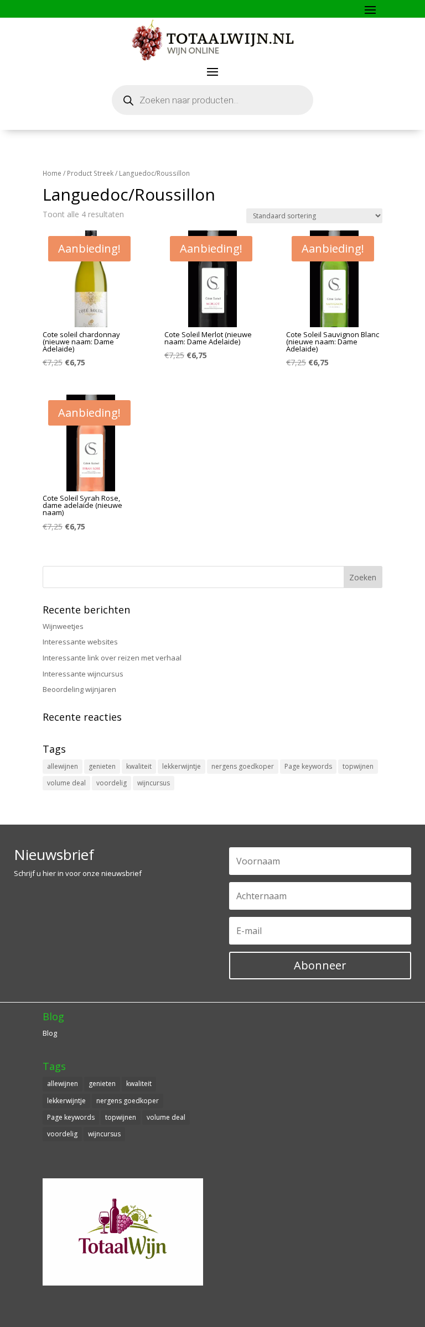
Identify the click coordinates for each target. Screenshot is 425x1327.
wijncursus (153, 783)
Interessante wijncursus (83, 674)
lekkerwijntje (181, 766)
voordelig (111, 783)
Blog (50, 1033)
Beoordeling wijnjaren (79, 689)
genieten (102, 766)
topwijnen (358, 766)
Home (52, 173)
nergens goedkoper (242, 766)
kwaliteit (139, 766)
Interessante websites (80, 642)
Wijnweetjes (63, 626)
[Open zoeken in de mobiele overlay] (212, 100)
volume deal (66, 783)
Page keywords (308, 766)
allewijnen (62, 766)
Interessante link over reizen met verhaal (112, 658)
